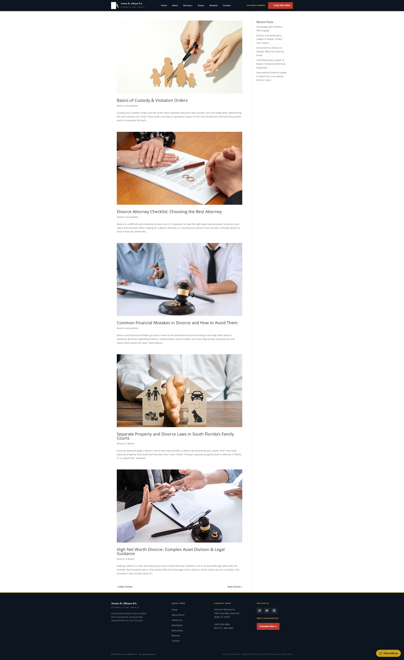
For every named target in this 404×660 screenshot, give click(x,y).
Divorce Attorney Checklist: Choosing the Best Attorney (169, 211)
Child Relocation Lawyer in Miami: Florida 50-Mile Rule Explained (270, 64)
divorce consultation (127, 105)
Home (164, 5)
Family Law (177, 620)
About (175, 5)
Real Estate (177, 625)
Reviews (214, 5)
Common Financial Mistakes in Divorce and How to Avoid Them (177, 323)
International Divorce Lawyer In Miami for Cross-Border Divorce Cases (271, 76)
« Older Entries (125, 586)
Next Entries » (235, 586)
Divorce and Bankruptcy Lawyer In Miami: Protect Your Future (269, 39)
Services (187, 5)
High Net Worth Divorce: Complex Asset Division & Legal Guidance (171, 551)
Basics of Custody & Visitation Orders (152, 100)
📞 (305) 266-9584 (280, 5)
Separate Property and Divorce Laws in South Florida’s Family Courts (175, 436)
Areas (200, 5)
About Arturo (178, 615)
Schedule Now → (268, 626)
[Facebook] (259, 610)
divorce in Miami (125, 443)
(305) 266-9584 (222, 624)
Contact (227, 5)
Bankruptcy (177, 630)
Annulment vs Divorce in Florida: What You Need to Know (270, 51)
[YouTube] (267, 610)
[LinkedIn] (274, 610)
